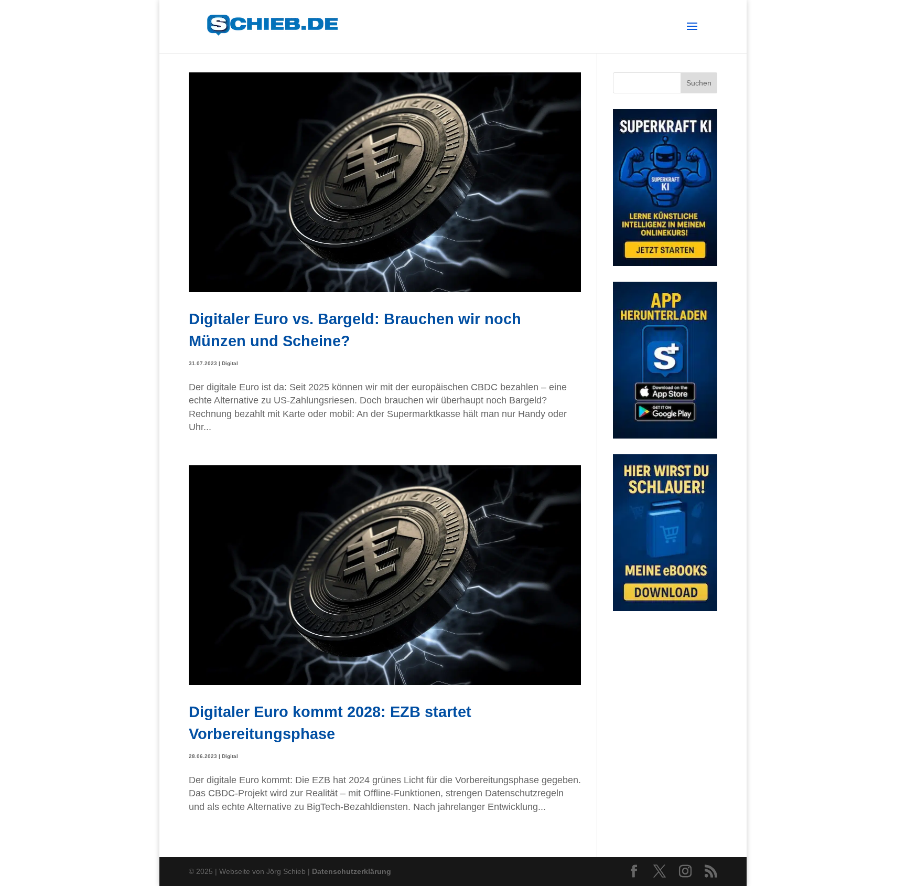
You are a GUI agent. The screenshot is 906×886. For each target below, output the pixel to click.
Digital (230, 363)
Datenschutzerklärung (351, 871)
